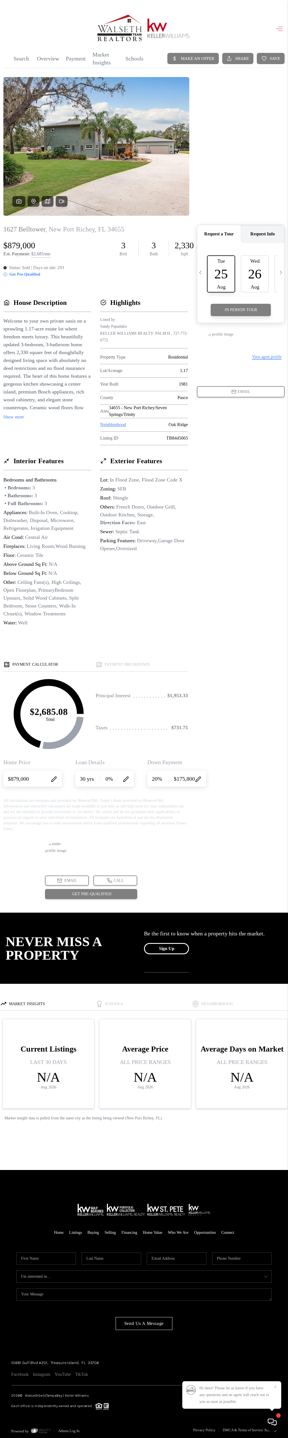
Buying (93, 1232)
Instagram (41, 1374)
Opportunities (205, 1232)
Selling (110, 1232)
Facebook (20, 1374)
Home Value (152, 1232)
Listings (75, 1232)
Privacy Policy (204, 1430)
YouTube (63, 1374)
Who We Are (178, 1232)
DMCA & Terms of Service (243, 1430)
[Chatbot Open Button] (272, 1422)
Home (59, 1232)
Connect (227, 1232)
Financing (129, 1232)
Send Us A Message (144, 1323)
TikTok (81, 1374)
